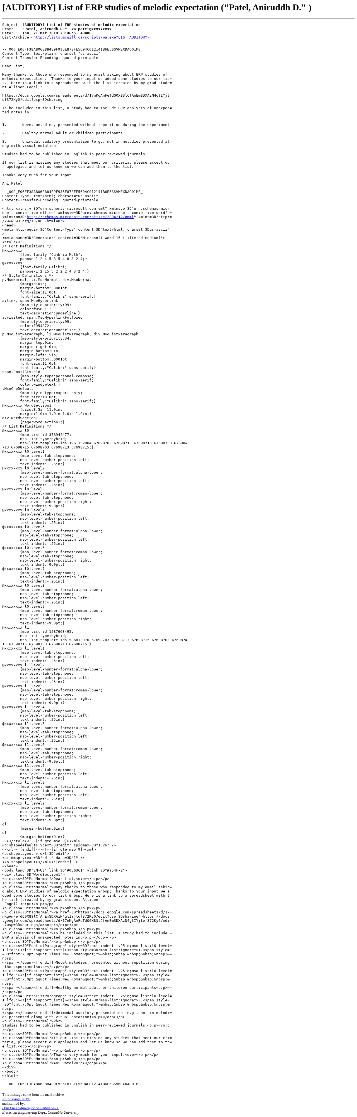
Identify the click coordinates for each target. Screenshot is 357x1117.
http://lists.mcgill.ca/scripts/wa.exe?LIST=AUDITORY (90, 37)
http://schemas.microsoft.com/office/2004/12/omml (80, 217)
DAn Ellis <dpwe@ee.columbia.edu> (30, 1108)
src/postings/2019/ (16, 1099)
